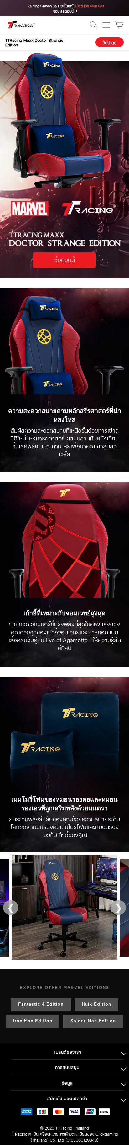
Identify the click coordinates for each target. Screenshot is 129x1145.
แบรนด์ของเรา (67, 1051)
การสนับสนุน (67, 1067)
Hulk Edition (96, 1004)
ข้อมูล (67, 1082)
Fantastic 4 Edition (41, 1004)
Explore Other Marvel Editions (64, 988)
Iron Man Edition (32, 1021)
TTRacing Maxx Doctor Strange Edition (34, 42)
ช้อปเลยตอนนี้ (63, 11)
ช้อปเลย (109, 42)
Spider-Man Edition (93, 1021)
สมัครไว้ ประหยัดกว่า (67, 1098)
